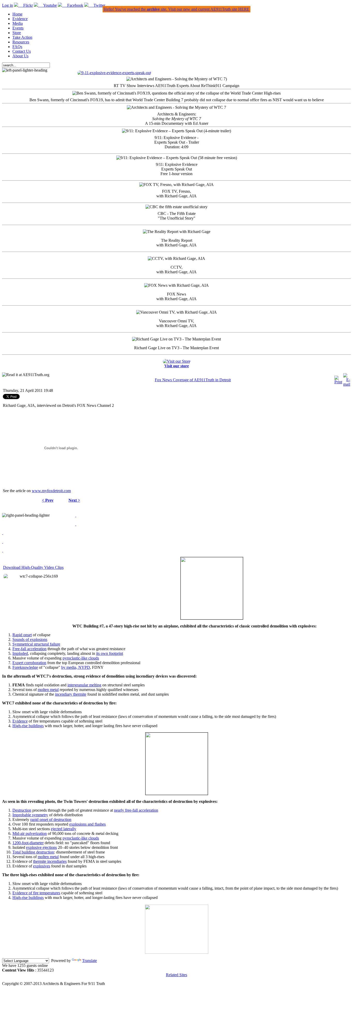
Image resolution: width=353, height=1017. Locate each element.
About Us (20, 56)
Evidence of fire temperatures (36, 893)
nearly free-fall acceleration (136, 810)
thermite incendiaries (50, 861)
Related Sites (176, 975)
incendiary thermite (70, 694)
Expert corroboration (29, 663)
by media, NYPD (75, 667)
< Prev (47, 500)
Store (16, 32)
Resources (20, 42)
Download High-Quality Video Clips (33, 567)
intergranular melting (84, 685)
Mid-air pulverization (29, 833)
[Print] (338, 382)
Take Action (22, 37)
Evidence (20, 19)
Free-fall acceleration (29, 649)
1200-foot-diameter (28, 843)
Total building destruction (33, 852)
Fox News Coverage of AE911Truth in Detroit (193, 380)
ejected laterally (63, 829)
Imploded (20, 653)
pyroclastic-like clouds (81, 658)
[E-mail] (346, 384)
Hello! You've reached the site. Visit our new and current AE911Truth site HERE (176, 9)
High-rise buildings (28, 726)
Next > (74, 500)
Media (17, 23)
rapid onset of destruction (50, 819)
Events (18, 28)
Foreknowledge (25, 667)
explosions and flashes (87, 824)
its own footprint (109, 653)
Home (17, 14)
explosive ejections (41, 847)
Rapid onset (22, 635)
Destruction (21, 810)
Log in (7, 5)
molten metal (48, 689)
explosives (41, 866)
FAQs (17, 46)
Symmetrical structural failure (36, 644)
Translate (89, 960)
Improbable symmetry (30, 815)
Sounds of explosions (29, 639)
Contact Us (21, 51)
